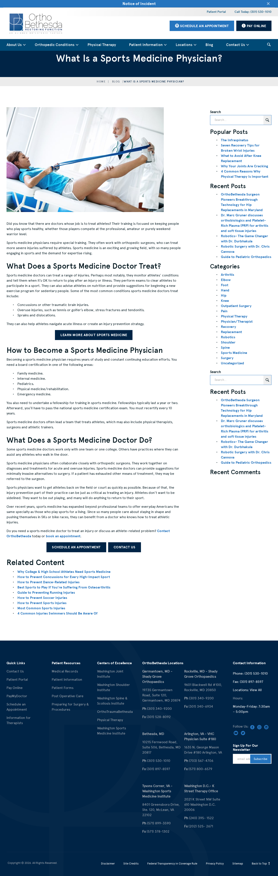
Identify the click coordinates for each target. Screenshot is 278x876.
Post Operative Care (67, 696)
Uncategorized (232, 363)
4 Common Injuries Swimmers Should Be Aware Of (57, 613)
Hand (225, 290)
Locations (184, 45)
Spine (225, 347)
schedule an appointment (204, 26)
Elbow (226, 280)
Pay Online (15, 688)
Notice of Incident (139, 3)
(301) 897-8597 (251, 682)
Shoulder (228, 342)
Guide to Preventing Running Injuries (46, 592)
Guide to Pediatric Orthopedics (246, 257)
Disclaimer (108, 863)
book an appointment (63, 536)
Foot (224, 285)
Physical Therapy (102, 45)
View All (256, 690)
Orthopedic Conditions (54, 45)
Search (215, 112)
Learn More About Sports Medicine (93, 335)
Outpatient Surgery (236, 306)
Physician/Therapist (237, 321)
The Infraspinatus (234, 140)
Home (101, 81)
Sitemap (237, 863)
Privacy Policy (215, 863)
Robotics (228, 337)
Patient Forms (62, 688)
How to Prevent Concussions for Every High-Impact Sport (63, 577)
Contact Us (235, 45)
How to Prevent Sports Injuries (41, 603)
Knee (225, 301)
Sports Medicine (234, 353)
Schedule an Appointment (76, 547)
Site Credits (131, 863)
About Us (14, 45)
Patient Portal (216, 12)
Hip (224, 295)
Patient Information (146, 45)
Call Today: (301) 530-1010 (253, 12)
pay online (256, 26)
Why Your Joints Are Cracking (244, 166)
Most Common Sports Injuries (41, 608)
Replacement (231, 332)
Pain (224, 311)
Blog (209, 45)
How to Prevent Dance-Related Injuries (48, 582)
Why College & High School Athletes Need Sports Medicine (64, 572)
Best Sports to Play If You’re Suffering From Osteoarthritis (63, 587)
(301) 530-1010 (256, 673)
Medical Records (65, 671)
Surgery (227, 358)
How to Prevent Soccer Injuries (42, 598)
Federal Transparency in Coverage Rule (172, 863)
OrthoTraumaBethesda (115, 712)
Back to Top (260, 863)
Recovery (228, 327)
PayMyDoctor (17, 696)
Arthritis (227, 275)
